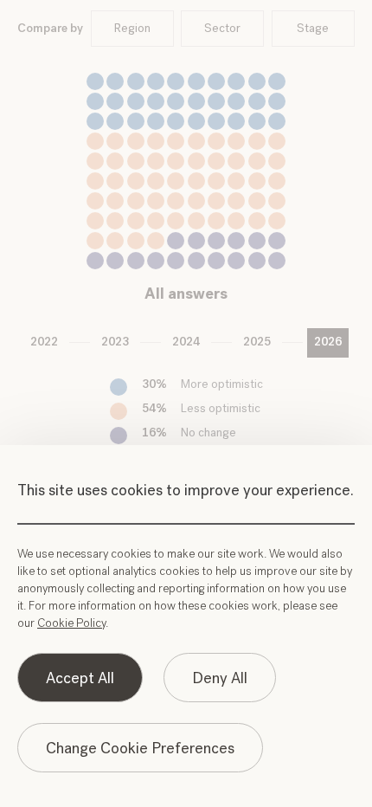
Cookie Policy (71, 623)
